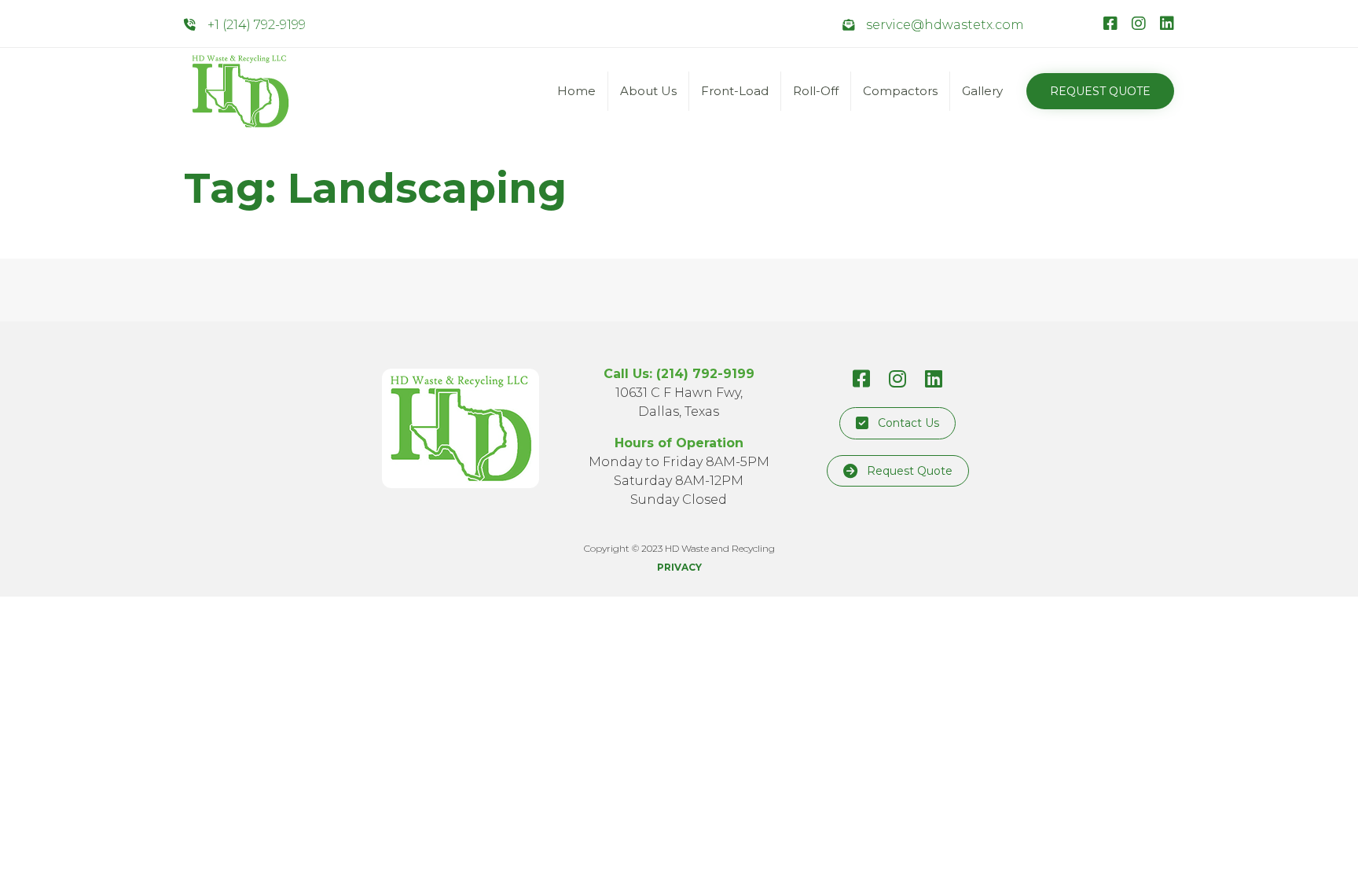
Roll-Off (816, 90)
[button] (1100, 91)
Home (576, 90)
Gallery (982, 90)
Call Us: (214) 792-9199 (679, 373)
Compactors (900, 90)
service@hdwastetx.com (945, 24)
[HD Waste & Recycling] (240, 91)
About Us (648, 90)
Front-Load (735, 90)
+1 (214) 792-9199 (256, 24)
